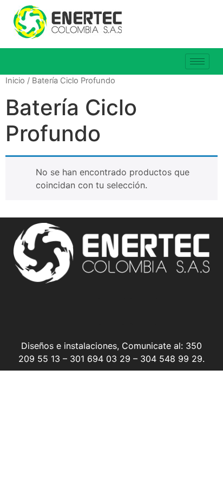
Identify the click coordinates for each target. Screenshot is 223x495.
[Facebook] (111, 311)
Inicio (15, 80)
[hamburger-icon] (197, 61)
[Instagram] (79, 311)
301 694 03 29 (100, 358)
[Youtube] (144, 311)
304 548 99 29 (171, 358)
